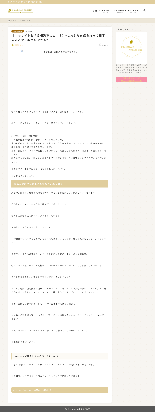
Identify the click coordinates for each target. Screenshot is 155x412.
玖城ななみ (19, 45)
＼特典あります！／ (131, 78)
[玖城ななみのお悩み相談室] (20, 11)
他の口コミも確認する (32, 390)
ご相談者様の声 (17, 31)
